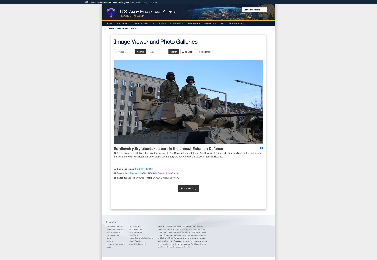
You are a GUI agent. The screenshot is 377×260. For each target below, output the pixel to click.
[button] (146, 2)
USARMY (143, 173)
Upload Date (205, 51)
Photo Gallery (188, 188)
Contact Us (210, 23)
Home (110, 23)
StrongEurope (172, 173)
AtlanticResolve (130, 173)
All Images (187, 51)
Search (140, 51)
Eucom (161, 173)
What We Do (141, 23)
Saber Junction (236, 23)
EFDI (222, 23)
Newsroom (158, 23)
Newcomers (194, 23)
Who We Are (123, 23)
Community (175, 23)
